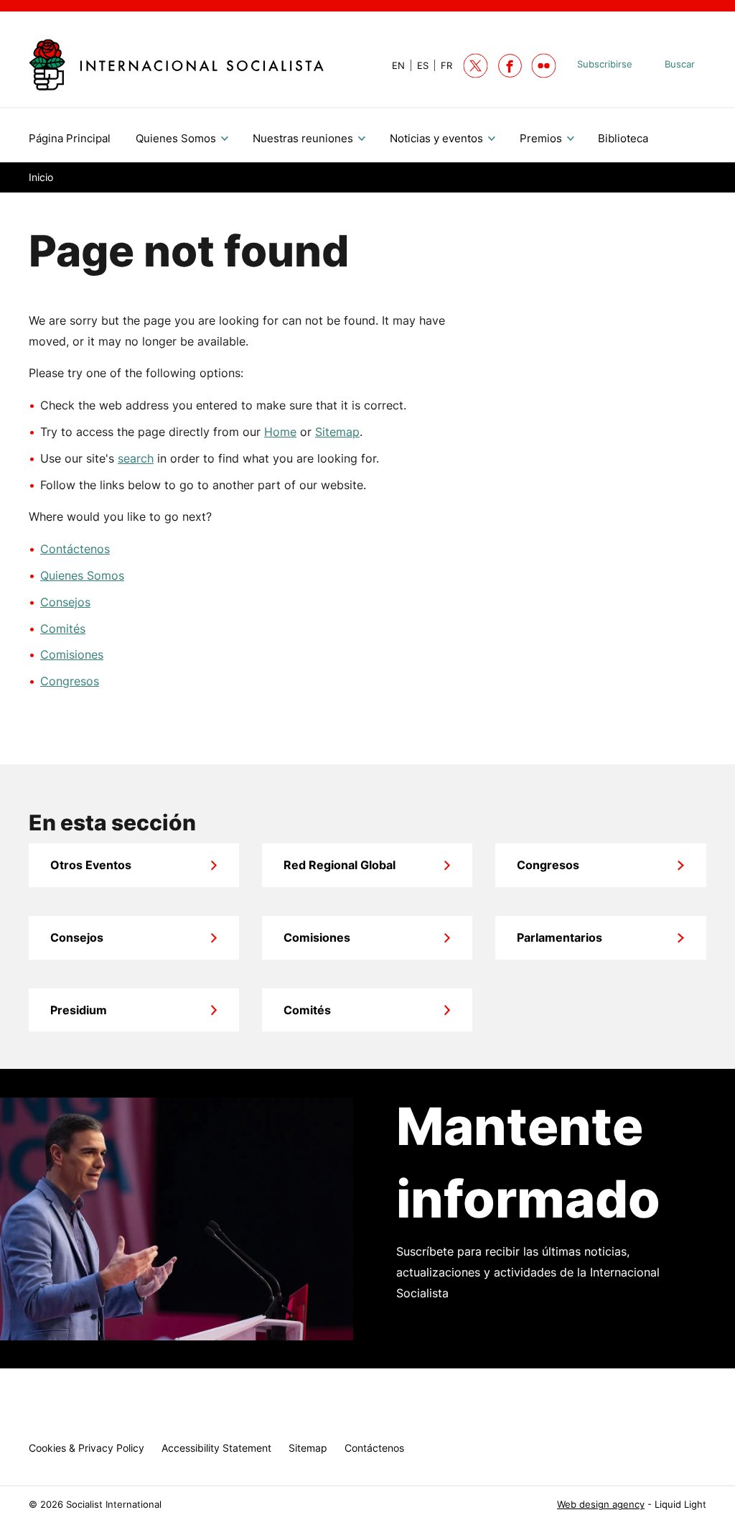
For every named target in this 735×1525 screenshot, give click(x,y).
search (136, 458)
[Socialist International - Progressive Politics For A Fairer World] (176, 64)
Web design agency (601, 1504)
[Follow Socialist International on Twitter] (475, 65)
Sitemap (337, 432)
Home (280, 432)
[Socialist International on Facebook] (510, 65)
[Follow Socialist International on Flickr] (543, 65)
